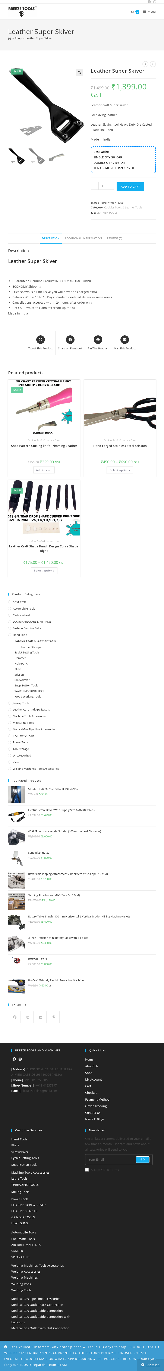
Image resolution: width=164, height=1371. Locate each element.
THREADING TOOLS (25, 1185)
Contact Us (93, 1113)
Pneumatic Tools (23, 736)
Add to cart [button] (44, 470)
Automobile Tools (24, 608)
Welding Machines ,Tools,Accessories (36, 769)
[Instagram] (28, 1017)
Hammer (20, 658)
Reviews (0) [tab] (114, 238)
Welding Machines (24, 1277)
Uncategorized (22, 755)
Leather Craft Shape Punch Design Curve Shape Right (44, 548)
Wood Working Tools (28, 696)
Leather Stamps (31, 647)
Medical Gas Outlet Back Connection (37, 1305)
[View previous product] (145, 64)
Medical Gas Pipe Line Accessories (34, 729)
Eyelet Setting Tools (27, 652)
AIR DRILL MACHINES (26, 1245)
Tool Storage (21, 749)
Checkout (91, 1093)
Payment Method (97, 1099)
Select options (120, 470)
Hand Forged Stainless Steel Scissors (120, 446)
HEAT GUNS (19, 1223)
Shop (88, 1073)
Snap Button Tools (26, 685)
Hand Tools (20, 635)
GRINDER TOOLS (23, 1217)
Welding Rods (21, 1284)
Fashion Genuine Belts (27, 628)
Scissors (20, 674)
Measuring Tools (23, 723)
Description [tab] (51, 238)
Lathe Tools (19, 1178)
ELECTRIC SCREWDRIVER (28, 1205)
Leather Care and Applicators (31, 709)
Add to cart (130, 186)
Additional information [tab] (83, 238)
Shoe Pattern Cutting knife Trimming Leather (44, 446)
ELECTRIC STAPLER (24, 1211)
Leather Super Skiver (39, 38)
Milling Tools (20, 1192)
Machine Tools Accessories (29, 716)
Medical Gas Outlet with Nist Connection (40, 1328)
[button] (79, 72)
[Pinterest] (54, 1017)
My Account (93, 1079)
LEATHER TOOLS (107, 212)
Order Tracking (96, 1106)
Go (143, 1159)
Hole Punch (22, 663)
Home (89, 1059)
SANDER (17, 1251)
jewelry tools (21, 703)
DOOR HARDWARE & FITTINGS (32, 621)
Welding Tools (21, 1290)
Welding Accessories (26, 1271)
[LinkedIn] (41, 1017)
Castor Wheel (21, 615)
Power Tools (20, 742)
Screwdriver (22, 680)
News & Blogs (95, 1119)
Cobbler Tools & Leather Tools (123, 207)
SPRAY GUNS (20, 1257)
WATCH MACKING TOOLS (30, 691)
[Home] (9, 38)
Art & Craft (19, 602)
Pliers (18, 669)
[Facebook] (14, 1017)
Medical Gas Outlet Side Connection (37, 1311)
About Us (91, 1066)
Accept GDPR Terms (105, 1170)
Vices (16, 762)
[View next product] (153, 64)
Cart (88, 1086)
